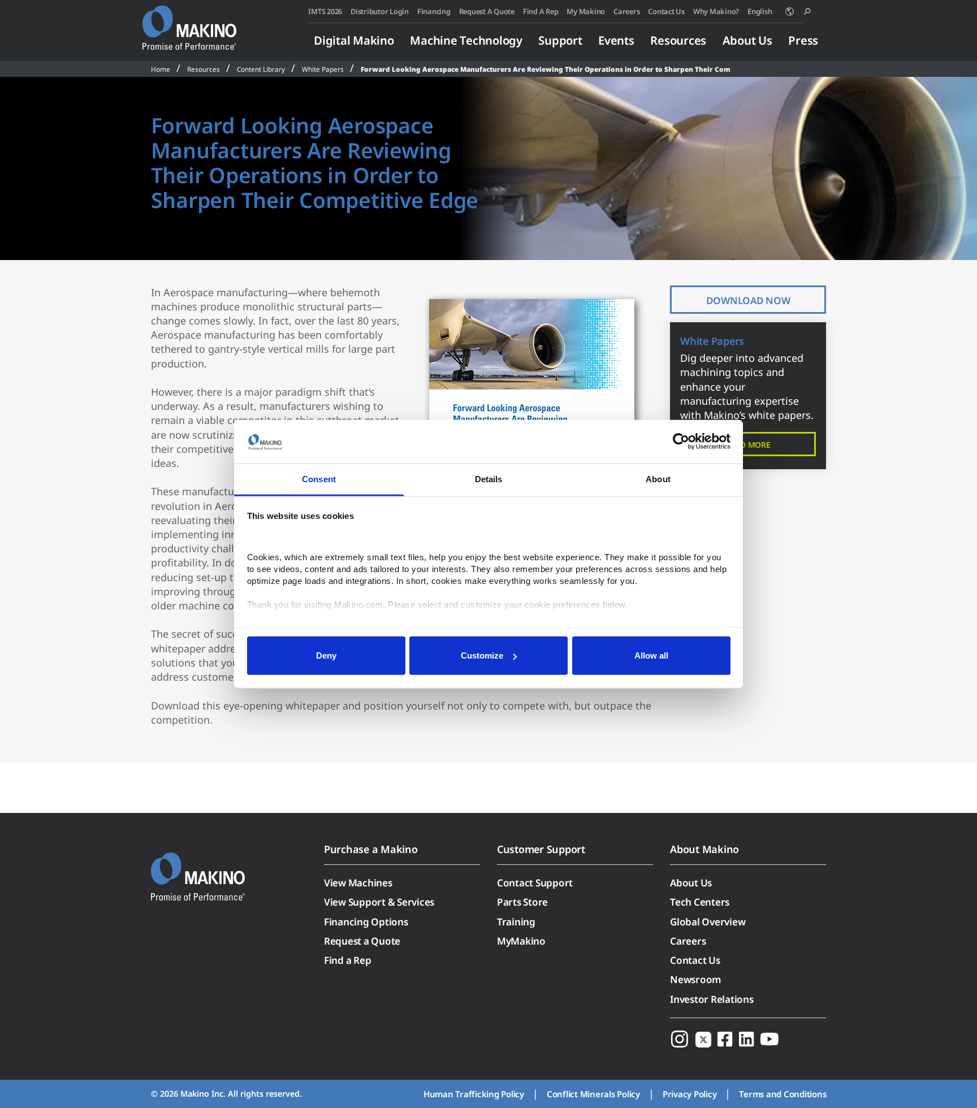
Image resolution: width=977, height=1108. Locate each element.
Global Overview (707, 921)
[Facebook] (724, 1038)
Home (160, 68)
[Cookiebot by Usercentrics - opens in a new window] (681, 441)
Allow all (651, 655)
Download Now (748, 300)
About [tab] (658, 479)
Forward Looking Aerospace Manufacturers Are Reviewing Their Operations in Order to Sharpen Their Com (545, 68)
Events (616, 40)
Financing (434, 11)
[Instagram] (679, 1038)
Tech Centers (699, 901)
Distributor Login (380, 11)
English (759, 11)
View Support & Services (379, 901)
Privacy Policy (690, 1094)
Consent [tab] (319, 479)
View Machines (358, 882)
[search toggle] (807, 11)
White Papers (323, 68)
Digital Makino (354, 40)
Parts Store (522, 901)
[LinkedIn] (746, 1038)
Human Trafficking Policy (473, 1094)
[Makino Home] (189, 21)
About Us (747, 40)
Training (516, 921)
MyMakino (521, 940)
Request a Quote (362, 940)
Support (560, 40)
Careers (626, 11)
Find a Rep (347, 960)
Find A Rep (541, 11)
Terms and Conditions (782, 1094)
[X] (703, 1038)
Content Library (261, 68)
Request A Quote (487, 11)
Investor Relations (712, 999)
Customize (482, 655)
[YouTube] (769, 1038)
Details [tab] (489, 479)
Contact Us (666, 11)
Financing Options (366, 921)
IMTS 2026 (325, 11)
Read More (748, 444)
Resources (678, 40)
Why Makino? (716, 11)
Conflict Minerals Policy (593, 1094)
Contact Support (535, 882)
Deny (326, 655)
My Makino (586, 11)
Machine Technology (466, 40)
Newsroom (695, 979)
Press (803, 40)
